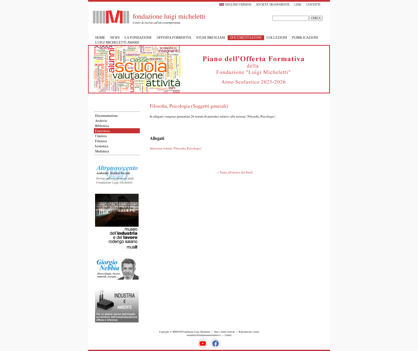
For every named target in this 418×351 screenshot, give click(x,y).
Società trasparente (273, 4)
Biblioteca (102, 125)
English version (238, 4)
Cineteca (101, 136)
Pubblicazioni (305, 37)
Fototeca (101, 141)
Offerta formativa (174, 37)
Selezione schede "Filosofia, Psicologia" (176, 148)
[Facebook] (215, 343)
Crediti (228, 335)
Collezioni (277, 37)
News (115, 37)
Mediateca (102, 151)
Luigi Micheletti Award (117, 42)
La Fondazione (138, 37)
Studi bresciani (210, 37)
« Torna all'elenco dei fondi (235, 172)
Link (297, 4)
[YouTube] (202, 343)
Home (100, 37)
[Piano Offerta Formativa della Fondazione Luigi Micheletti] (209, 92)
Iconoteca (101, 146)
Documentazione (106, 115)
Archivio (101, 120)
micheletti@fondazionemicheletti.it (204, 335)
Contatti (313, 4)
